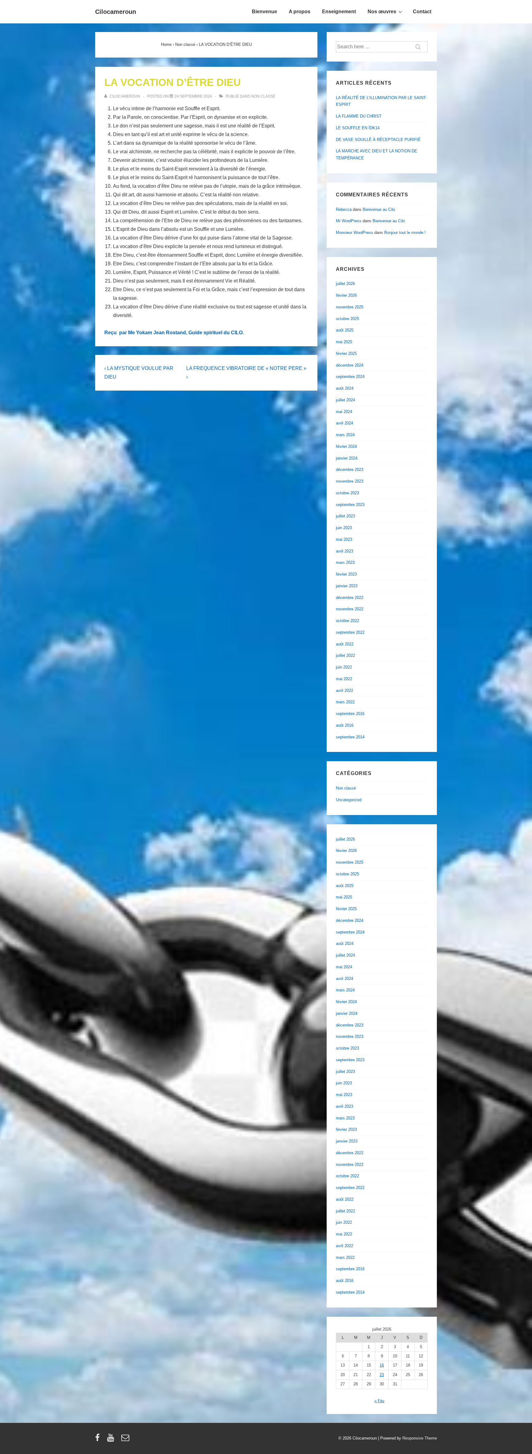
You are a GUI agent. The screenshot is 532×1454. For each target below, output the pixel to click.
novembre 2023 (349, 481)
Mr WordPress (348, 221)
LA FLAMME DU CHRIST (358, 116)
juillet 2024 (345, 400)
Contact (422, 11)
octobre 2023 (347, 493)
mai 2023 (344, 539)
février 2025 (346, 353)
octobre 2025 (347, 318)
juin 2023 (344, 527)
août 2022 (344, 644)
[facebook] (99, 1439)
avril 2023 (344, 551)
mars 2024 (345, 434)
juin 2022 (344, 667)
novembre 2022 (349, 609)
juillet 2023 (345, 516)
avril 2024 (344, 423)
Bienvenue (264, 11)
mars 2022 (345, 702)
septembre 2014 (350, 737)
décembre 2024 (349, 365)
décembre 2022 (349, 597)
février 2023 (346, 574)
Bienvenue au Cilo (379, 209)
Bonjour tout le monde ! (405, 232)
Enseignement (339, 11)
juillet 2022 (345, 655)
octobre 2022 (347, 620)
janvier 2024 (346, 458)
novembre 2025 (349, 307)
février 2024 (346, 446)
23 (382, 1374)
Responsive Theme (419, 1438)
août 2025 (344, 330)
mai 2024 (344, 411)
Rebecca (344, 209)
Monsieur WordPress (354, 232)
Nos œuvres (382, 11)
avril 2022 (344, 690)
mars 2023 (345, 562)
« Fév (379, 1401)
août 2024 (344, 388)
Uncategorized (348, 799)
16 (382, 1365)
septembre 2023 (350, 504)
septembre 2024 (350, 376)
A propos (299, 11)
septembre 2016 (350, 713)
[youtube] (112, 1439)
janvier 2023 (346, 586)
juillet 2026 (345, 283)
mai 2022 (344, 679)
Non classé (263, 96)
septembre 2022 (350, 632)
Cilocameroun (115, 11)
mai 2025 (344, 341)
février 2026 (346, 295)
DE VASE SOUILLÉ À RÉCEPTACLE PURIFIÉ (378, 139)
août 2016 (344, 725)
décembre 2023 (349, 469)
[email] (126, 1439)
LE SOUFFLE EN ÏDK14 (358, 128)
